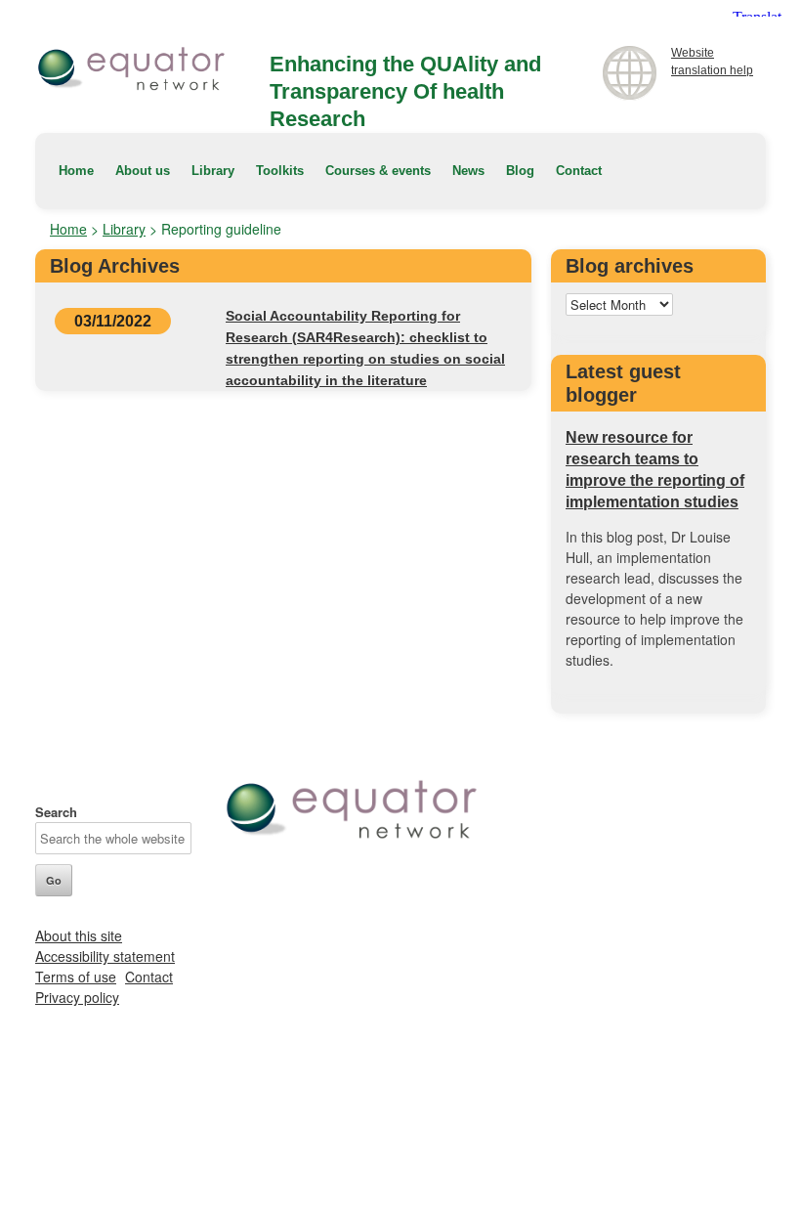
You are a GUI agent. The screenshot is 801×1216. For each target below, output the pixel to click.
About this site (78, 935)
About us (142, 170)
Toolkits (280, 170)
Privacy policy (77, 997)
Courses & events (378, 170)
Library (212, 170)
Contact (579, 170)
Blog (520, 170)
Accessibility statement (105, 956)
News (468, 170)
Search (56, 812)
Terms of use (75, 976)
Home (76, 170)
